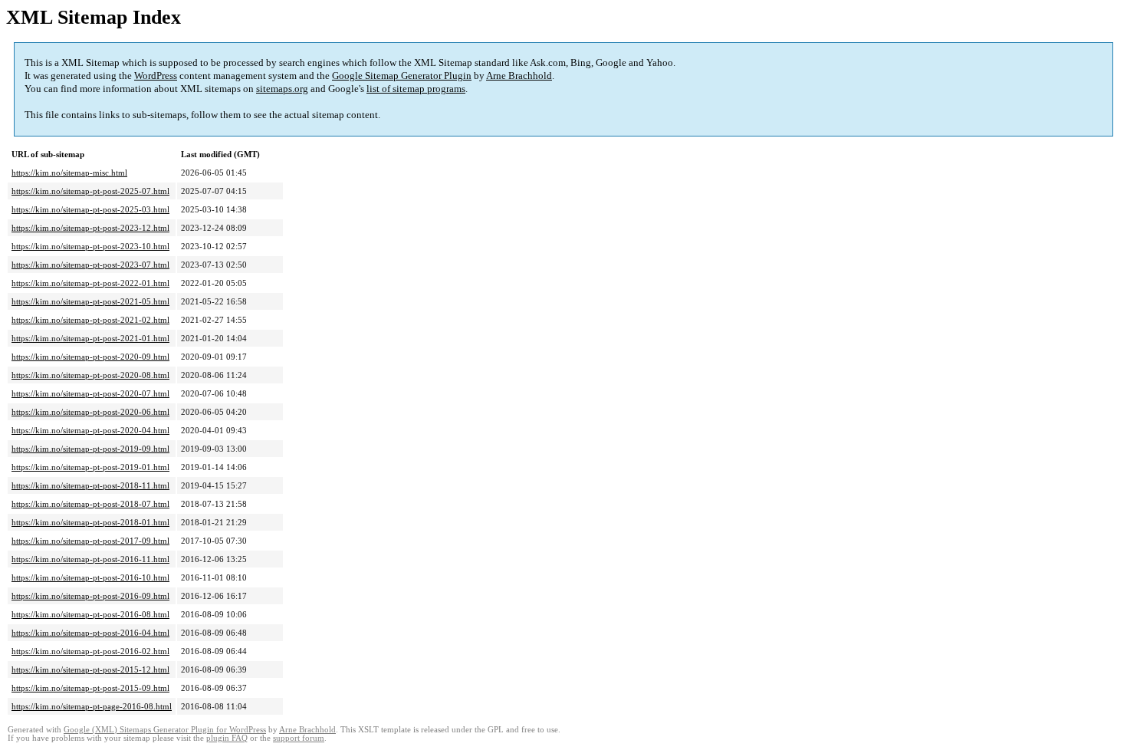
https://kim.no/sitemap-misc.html (69, 172)
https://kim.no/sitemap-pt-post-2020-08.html (90, 375)
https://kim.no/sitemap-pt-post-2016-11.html (90, 559)
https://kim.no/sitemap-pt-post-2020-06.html (90, 411)
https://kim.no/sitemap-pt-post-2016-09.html (90, 595)
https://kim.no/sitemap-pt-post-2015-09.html (90, 687)
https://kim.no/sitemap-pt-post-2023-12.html (90, 227)
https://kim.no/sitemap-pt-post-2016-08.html (90, 614)
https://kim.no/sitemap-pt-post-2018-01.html (90, 522)
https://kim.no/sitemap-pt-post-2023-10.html (90, 246)
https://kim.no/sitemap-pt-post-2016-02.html (90, 651)
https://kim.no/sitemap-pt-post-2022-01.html (90, 283)
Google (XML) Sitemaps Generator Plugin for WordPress (165, 729)
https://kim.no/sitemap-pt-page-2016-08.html (92, 706)
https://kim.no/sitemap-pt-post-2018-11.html (90, 485)
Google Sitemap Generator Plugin (402, 75)
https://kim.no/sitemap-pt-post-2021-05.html (90, 301)
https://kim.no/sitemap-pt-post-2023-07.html (90, 264)
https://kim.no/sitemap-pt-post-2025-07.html (90, 191)
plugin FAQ (227, 738)
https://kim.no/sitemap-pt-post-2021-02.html (90, 319)
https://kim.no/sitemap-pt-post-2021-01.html (90, 338)
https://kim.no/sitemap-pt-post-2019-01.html (90, 467)
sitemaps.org (282, 88)
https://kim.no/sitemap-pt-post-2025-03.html (90, 209)
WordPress (155, 75)
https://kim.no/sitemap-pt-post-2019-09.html (90, 448)
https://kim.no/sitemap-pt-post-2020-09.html (90, 356)
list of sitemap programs (415, 88)
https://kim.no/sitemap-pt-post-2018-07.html (90, 503)
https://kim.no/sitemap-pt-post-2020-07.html (90, 393)
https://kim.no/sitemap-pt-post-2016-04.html (90, 632)
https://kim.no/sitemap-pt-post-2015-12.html (90, 669)
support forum (298, 738)
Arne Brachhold (519, 75)
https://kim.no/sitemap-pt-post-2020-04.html (90, 430)
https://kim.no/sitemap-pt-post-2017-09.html (90, 540)
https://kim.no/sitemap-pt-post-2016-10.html (90, 577)
